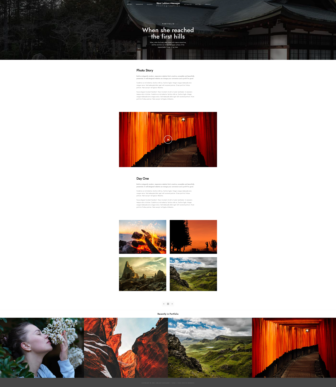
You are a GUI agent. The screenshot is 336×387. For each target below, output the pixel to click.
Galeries (150, 4)
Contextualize (210, 375)
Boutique (198, 4)
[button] (168, 139)
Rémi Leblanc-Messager (168, 3)
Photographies (168, 6)
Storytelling (294, 375)
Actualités (188, 4)
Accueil (129, 4)
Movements (42, 375)
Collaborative (126, 375)
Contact (208, 4)
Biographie (139, 4)
